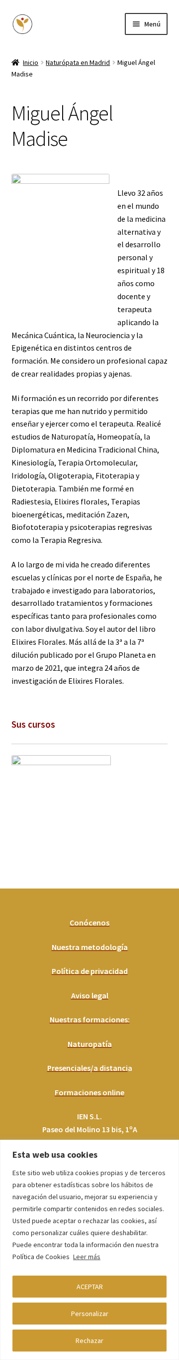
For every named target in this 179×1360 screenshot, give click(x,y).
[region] (89, 1250)
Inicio (30, 62)
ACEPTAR (90, 1286)
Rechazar (89, 1340)
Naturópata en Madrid (78, 62)
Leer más (86, 1256)
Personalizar (89, 1313)
